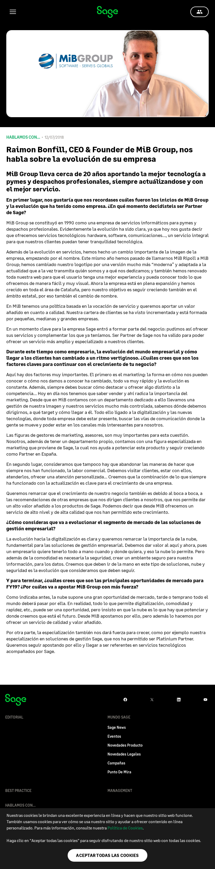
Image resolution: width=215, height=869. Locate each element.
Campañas (116, 763)
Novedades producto (125, 745)
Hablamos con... (23, 137)
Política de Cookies (125, 827)
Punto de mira (119, 772)
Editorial (14, 717)
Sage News (117, 727)
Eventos (114, 736)
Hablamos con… (20, 805)
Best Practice (18, 790)
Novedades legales (124, 754)
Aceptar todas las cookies (107, 855)
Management (120, 790)
